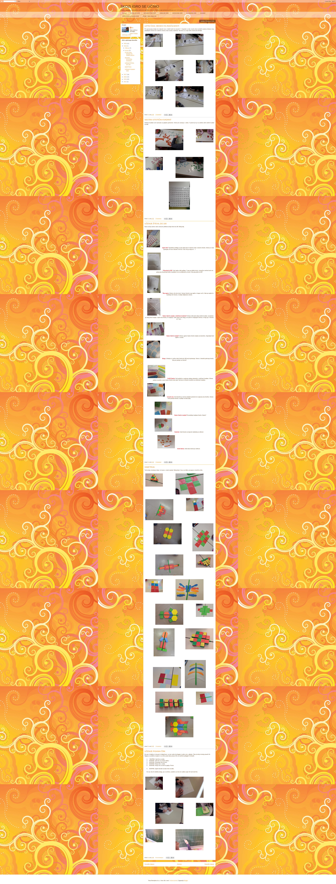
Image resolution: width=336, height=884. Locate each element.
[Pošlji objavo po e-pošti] (165, 115)
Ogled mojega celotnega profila (130, 34)
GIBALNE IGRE (164, 13)
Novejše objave (149, 864)
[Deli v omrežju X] (168, 115)
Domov (124, 13)
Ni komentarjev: (159, 857)
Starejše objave (209, 864)
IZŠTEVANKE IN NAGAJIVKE (130, 16)
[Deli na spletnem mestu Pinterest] (171, 115)
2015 (125, 79)
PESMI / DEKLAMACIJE (149, 16)
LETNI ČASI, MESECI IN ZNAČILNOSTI (162, 26)
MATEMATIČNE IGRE (150, 13)
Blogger (186, 880)
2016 (125, 77)
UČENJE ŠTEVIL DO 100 (156, 223)
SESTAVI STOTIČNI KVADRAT (158, 120)
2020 (125, 43)
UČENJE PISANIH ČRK (155, 751)
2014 (125, 81)
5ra (132, 27)
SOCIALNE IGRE (135, 13)
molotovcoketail (174, 880)
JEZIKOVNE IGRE (177, 13)
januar (127, 50)
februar (127, 48)
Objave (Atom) (183, 870)
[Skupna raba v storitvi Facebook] (170, 115)
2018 (125, 46)
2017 (125, 74)
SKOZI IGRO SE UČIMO (139, 6)
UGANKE (202, 13)
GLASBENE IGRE (191, 13)
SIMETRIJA (150, 467)
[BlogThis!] (166, 115)
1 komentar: (158, 114)
